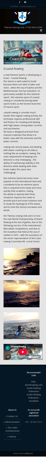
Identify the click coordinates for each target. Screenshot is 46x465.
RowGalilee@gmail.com (28, 6)
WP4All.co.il (29, 453)
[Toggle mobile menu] (41, 30)
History (12, 436)
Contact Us (12, 416)
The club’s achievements (12, 429)
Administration (12, 422)
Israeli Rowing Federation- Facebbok (34, 397)
